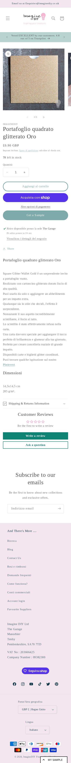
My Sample (55, 759)
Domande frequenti (19, 575)
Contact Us (14, 558)
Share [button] (10, 248)
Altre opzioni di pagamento (35, 206)
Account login (16, 600)
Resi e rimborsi (16, 566)
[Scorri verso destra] (44, 117)
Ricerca (12, 540)
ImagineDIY (29, 757)
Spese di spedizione (28, 150)
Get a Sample (35, 215)
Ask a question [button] (36, 444)
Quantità (7, 164)
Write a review (36, 435)
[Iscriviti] (59, 508)
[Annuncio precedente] (7, 37)
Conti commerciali (18, 592)
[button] (7, 18)
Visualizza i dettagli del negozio (27, 238)
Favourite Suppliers (19, 609)
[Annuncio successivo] (64, 37)
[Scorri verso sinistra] (27, 117)
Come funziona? (17, 583)
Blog (10, 549)
